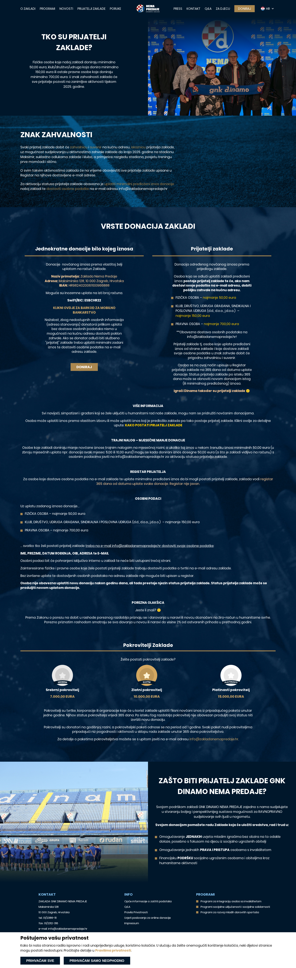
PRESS (178, 9)
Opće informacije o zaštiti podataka (148, 901)
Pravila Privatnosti (136, 912)
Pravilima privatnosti (113, 950)
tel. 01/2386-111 (48, 918)
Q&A (208, 9)
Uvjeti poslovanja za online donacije (147, 918)
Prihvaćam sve (40, 961)
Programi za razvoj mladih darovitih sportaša (230, 912)
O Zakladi (27, 9)
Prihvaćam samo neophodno (97, 961)
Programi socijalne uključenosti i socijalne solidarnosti (235, 907)
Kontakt (193, 9)
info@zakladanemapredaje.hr (213, 739)
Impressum (131, 923)
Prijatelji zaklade (91, 9)
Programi (47, 9)
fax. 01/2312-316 (48, 923)
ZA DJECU (223, 9)
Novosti (66, 9)
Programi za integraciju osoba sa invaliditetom (231, 901)
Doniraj (244, 9)
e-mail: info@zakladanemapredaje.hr (63, 929)
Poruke (115, 9)
